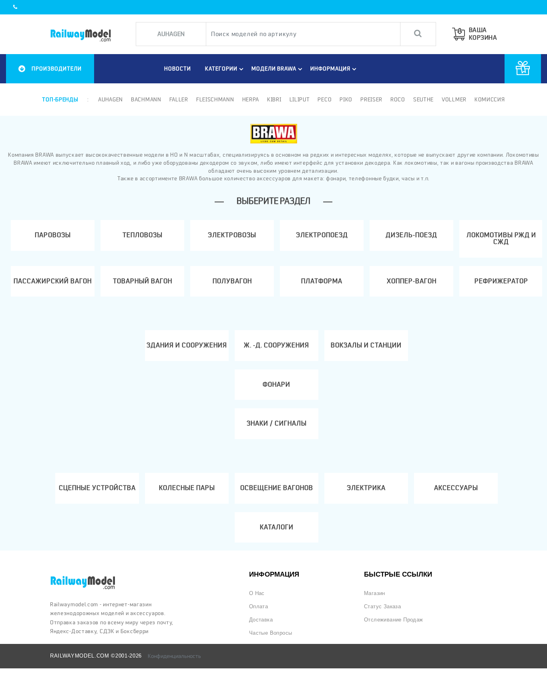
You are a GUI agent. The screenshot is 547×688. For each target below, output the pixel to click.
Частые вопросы (270, 633)
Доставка (261, 620)
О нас (257, 593)
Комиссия (490, 99)
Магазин (374, 593)
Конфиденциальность (174, 656)
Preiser (371, 99)
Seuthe (423, 99)
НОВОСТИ (177, 68)
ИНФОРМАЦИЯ (330, 68)
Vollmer (454, 99)
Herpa (250, 99)
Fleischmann (215, 99)
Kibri (274, 99)
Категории (221, 68)
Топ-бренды (60, 99)
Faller (178, 99)
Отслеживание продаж (393, 620)
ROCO (397, 99)
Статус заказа (382, 606)
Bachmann (146, 99)
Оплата (258, 606)
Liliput (300, 99)
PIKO (346, 99)
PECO (325, 99)
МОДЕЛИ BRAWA (274, 68)
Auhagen (110, 99)
